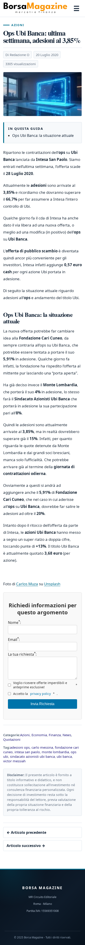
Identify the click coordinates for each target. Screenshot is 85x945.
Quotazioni (11, 739)
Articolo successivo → (26, 845)
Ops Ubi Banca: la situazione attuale (43, 135)
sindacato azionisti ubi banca (32, 756)
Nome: (14, 622)
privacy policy (40, 694)
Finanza (55, 735)
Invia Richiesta (42, 704)
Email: (14, 639)
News (67, 735)
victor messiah (14, 761)
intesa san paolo (27, 752)
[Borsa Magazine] (35, 8)
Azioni (17, 25)
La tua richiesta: (22, 654)
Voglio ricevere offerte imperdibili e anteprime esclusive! (45, 685)
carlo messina (42, 747)
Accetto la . (35, 694)
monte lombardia (55, 752)
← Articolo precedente (26, 832)
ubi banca (64, 756)
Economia (39, 735)
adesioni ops (20, 747)
